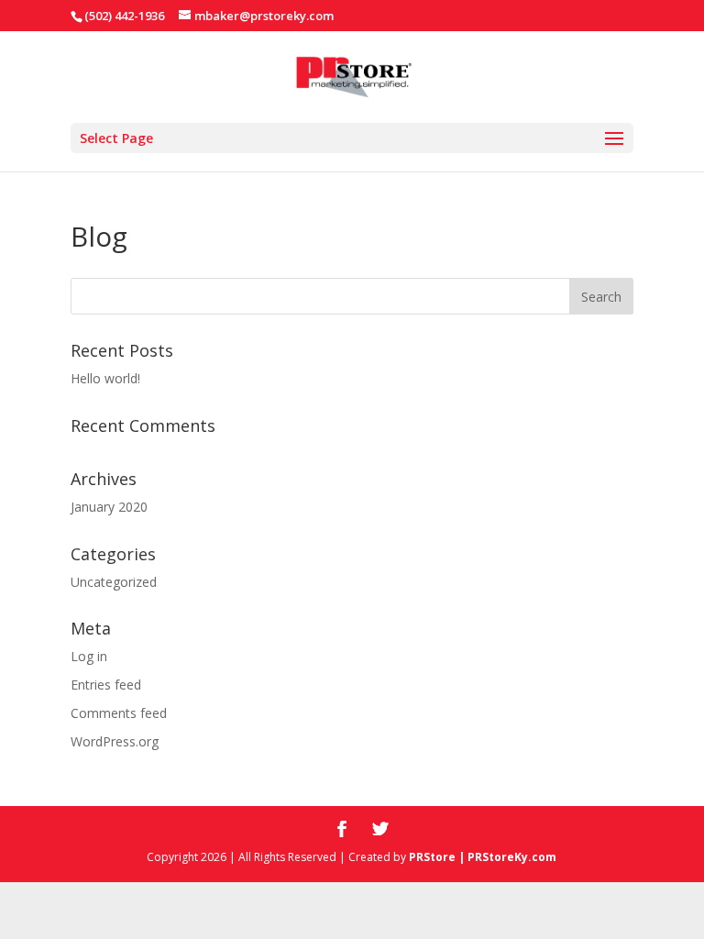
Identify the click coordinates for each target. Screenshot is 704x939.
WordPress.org (115, 741)
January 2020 (109, 506)
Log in (89, 656)
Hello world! (105, 378)
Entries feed (106, 684)
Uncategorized (114, 582)
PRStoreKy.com (512, 857)
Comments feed (119, 713)
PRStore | (438, 857)
